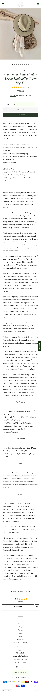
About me (20, 624)
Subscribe (20, 639)
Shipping (13, 95)
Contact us (20, 647)
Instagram (21, 667)
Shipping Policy (20, 662)
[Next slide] (31, 64)
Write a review (18, 606)
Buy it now (20, 115)
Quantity (9, 104)
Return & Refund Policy (20, 656)
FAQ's (20, 650)
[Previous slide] (9, 64)
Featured (20, 630)
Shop (20, 627)
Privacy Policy (20, 653)
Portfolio (20, 636)
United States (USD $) (19, 672)
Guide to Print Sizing (20, 642)
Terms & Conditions (20, 659)
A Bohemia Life (23, 677)
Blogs (20, 633)
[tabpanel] (20, 34)
